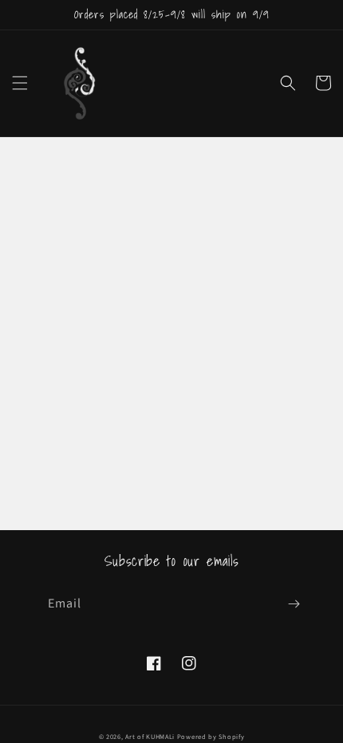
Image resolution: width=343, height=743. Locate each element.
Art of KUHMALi (150, 736)
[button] (19, 82)
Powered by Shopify (211, 736)
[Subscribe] (293, 604)
